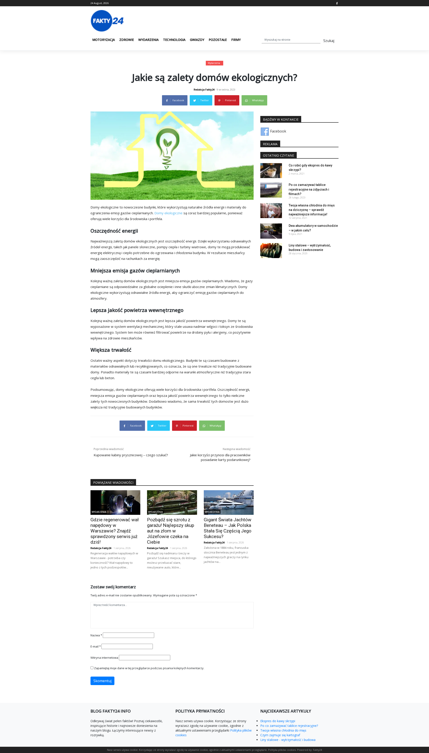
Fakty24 (317, 749)
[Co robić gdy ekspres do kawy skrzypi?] (271, 170)
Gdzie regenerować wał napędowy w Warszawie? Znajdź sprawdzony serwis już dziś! (114, 531)
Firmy (236, 40)
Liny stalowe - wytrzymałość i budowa (287, 740)
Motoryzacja (103, 40)
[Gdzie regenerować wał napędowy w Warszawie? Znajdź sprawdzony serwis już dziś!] (115, 502)
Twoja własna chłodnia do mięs (283, 730)
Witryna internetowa (104, 658)
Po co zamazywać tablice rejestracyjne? (289, 726)
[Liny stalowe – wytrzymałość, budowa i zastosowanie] (271, 250)
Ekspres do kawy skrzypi (277, 721)
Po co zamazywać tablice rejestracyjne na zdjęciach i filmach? (309, 189)
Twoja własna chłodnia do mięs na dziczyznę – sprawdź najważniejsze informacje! (312, 210)
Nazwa (96, 635)
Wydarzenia (148, 40)
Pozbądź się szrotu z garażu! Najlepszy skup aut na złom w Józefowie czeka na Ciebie (170, 531)
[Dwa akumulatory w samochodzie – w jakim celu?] (271, 230)
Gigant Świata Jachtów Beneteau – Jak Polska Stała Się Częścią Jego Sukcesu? (227, 528)
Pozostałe (218, 40)
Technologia (174, 40)
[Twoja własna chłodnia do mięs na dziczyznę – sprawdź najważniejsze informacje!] (271, 210)
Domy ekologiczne (168, 213)
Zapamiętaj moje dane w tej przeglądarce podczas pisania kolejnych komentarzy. (149, 668)
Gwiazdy (197, 40)
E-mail (95, 646)
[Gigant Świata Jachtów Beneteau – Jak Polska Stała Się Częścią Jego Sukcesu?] (229, 502)
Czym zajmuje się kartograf (280, 735)
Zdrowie (126, 40)
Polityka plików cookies (282, 749)
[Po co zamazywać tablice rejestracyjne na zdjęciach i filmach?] (271, 189)
